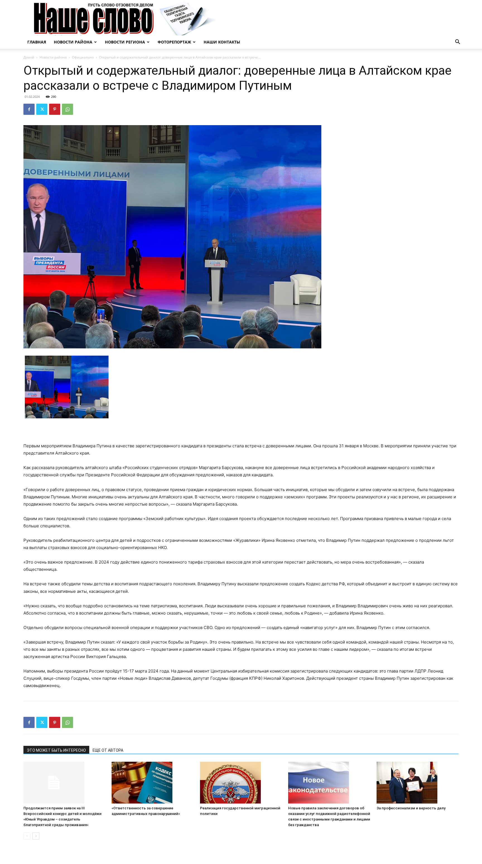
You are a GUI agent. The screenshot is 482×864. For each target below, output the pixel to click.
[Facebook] (29, 109)
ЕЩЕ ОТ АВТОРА (108, 750)
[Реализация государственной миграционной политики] (241, 783)
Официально (83, 57)
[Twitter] (41, 109)
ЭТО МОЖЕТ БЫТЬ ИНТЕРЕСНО (56, 750)
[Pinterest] (54, 109)
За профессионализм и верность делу (411, 808)
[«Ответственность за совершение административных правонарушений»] (153, 783)
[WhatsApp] (67, 109)
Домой (28, 57)
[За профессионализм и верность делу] (418, 783)
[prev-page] (26, 836)
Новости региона (125, 42)
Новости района (73, 42)
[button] (457, 42)
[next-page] (35, 836)
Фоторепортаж (174, 42)
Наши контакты (222, 42)
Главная (36, 42)
